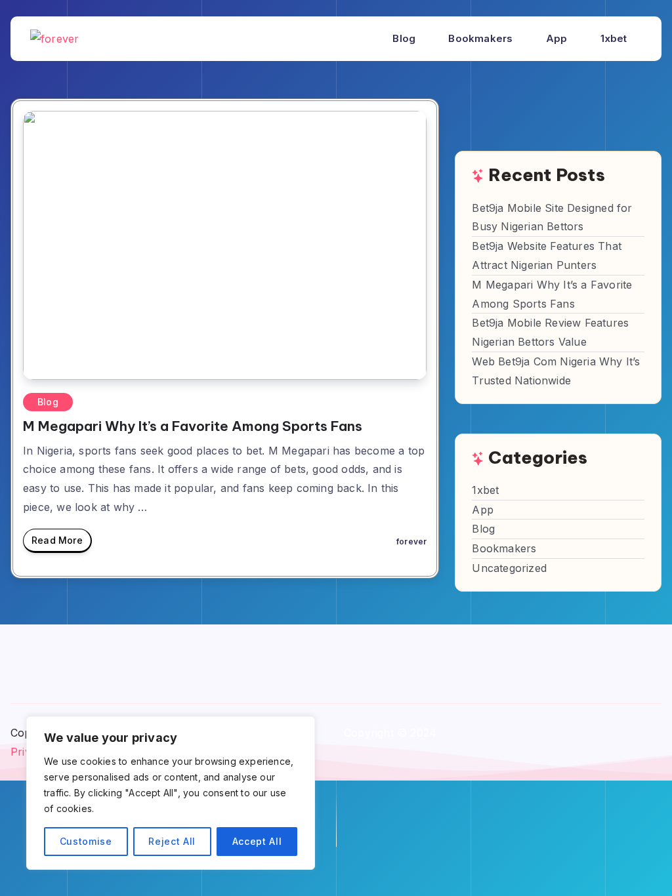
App (557, 38)
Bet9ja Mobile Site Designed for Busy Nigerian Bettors (552, 217)
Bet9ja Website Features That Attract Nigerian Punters (546, 255)
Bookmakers (480, 38)
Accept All (257, 841)
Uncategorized (509, 568)
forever (411, 541)
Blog (403, 38)
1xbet (613, 38)
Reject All (172, 841)
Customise (86, 841)
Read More (57, 540)
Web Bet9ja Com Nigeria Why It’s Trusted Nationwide (556, 371)
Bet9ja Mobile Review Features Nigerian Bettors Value (550, 332)
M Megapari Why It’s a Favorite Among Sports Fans (192, 426)
